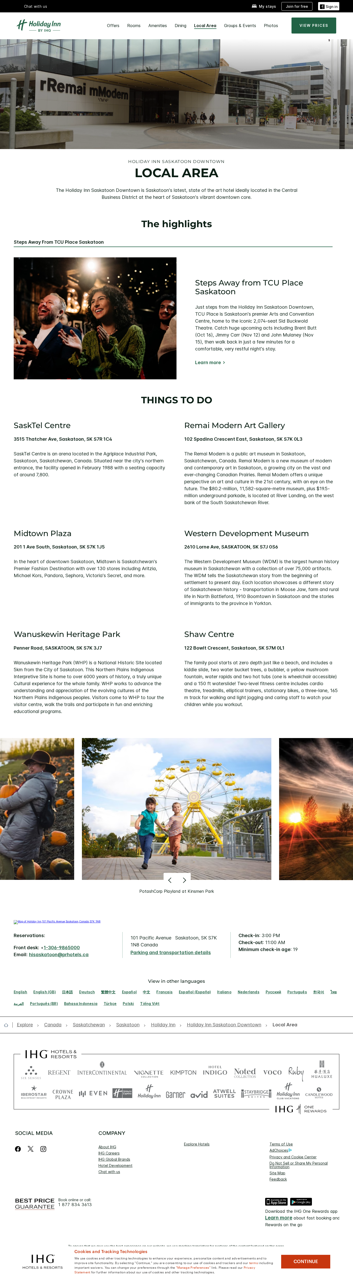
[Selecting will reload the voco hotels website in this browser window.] (272, 1071)
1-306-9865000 (62, 947)
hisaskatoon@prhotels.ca (59, 954)
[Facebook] (19, 1149)
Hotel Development (115, 1165)
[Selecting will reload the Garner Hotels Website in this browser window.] (175, 1093)
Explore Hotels (197, 1144)
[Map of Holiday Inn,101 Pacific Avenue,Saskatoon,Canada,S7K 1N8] (57, 921)
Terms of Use (281, 1144)
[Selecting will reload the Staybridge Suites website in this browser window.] (256, 1093)
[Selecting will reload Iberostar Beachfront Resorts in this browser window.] (34, 1093)
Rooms (134, 25)
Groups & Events (240, 25)
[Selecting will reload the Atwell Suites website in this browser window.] (224, 1093)
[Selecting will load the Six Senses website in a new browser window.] (31, 1071)
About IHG (107, 1147)
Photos (271, 25)
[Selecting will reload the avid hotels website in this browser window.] (199, 1093)
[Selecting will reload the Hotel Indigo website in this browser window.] (215, 1071)
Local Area (205, 25)
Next (184, 880)
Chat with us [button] (35, 6)
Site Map (277, 1173)
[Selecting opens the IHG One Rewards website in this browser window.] (300, 1109)
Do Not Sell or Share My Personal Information (299, 1165)
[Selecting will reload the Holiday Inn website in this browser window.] (149, 1093)
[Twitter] (31, 1149)
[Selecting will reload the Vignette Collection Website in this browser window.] (149, 1071)
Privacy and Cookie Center (293, 1157)
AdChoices (279, 1150)
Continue (306, 1261)
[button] (328, 6)
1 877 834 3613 (75, 1204)
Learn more (208, 362)
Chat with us (109, 1171)
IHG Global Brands (114, 1159)
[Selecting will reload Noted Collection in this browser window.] (245, 1071)
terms (253, 1262)
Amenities (157, 25)
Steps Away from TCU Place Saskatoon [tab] (59, 242)
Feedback (278, 1179)
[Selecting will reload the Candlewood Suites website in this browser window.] (319, 1093)
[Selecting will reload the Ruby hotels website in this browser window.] (296, 1071)
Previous (170, 880)
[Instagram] (43, 1149)
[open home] (8, 1025)
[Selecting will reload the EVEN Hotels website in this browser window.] (93, 1093)
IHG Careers (109, 1153)
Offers (113, 25)
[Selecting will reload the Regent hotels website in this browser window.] (59, 1071)
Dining (180, 25)
